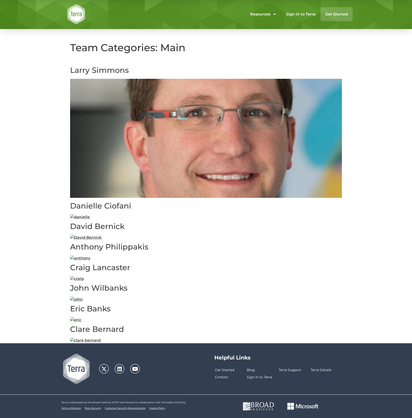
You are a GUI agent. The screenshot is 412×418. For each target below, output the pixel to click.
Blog (251, 370)
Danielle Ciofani (100, 205)
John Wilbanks (99, 288)
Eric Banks (90, 308)
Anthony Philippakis (109, 246)
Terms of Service (71, 408)
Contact (221, 377)
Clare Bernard (97, 329)
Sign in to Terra (301, 14)
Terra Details (321, 370)
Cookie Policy (157, 408)
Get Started (336, 14)
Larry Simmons (99, 70)
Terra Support (290, 370)
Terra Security (93, 408)
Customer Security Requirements (125, 408)
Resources (260, 14)
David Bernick (97, 226)
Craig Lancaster (100, 267)
